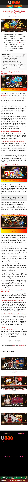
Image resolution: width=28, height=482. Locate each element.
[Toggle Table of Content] (23, 55)
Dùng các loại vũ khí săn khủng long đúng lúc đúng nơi (15, 67)
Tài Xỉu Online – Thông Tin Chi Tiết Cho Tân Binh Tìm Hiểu (14, 377)
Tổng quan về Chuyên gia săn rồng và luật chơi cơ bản (13, 56)
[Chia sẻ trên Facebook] (10, 341)
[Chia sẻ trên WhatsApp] (8, 341)
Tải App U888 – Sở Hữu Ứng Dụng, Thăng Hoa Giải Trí (14, 358)
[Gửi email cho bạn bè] (15, 341)
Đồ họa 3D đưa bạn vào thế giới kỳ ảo (11, 61)
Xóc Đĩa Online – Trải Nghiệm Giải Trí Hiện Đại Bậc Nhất (14, 395)
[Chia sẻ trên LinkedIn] (20, 341)
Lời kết (4, 68)
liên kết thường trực (22, 345)
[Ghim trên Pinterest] (17, 341)
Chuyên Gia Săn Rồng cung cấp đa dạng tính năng (14, 62)
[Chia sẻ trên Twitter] (13, 341)
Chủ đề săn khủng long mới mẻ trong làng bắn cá (13, 59)
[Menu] (26, 2)
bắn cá (13, 345)
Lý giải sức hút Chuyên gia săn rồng (10, 58)
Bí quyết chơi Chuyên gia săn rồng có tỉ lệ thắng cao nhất (14, 64)
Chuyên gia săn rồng (11, 329)
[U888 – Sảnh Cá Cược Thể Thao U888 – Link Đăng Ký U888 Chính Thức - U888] (14, 2)
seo (19, 16)
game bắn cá (4, 95)
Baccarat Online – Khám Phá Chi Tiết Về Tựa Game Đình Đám (14, 414)
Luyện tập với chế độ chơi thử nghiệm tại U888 (13, 65)
